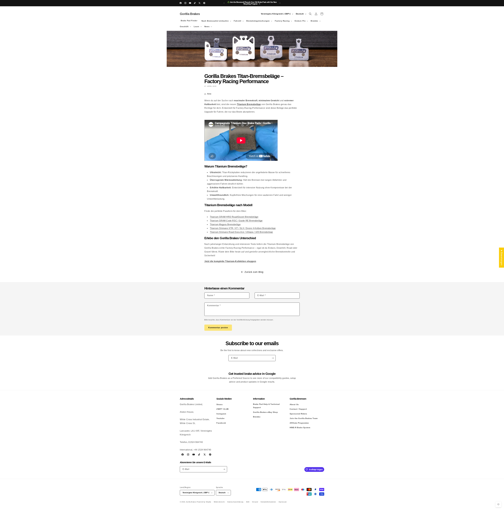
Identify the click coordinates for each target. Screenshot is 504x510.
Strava (219, 404)
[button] (216, 21)
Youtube (220, 418)
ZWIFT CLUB (222, 409)
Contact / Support (298, 409)
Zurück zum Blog (254, 272)
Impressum (283, 502)
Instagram (221, 414)
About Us (294, 404)
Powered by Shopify (204, 502)
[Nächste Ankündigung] (280, 3)
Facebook (221, 423)
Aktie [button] (209, 94)
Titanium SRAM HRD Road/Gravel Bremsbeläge (234, 217)
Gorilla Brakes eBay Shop (265, 412)
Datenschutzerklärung (235, 502)
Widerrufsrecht (219, 502)
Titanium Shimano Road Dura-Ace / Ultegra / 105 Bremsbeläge (241, 232)
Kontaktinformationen (268, 502)
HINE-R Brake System (300, 427)
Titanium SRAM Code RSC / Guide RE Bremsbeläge (236, 221)
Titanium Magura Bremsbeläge (225, 224)
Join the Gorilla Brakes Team (304, 418)
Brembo (257, 417)
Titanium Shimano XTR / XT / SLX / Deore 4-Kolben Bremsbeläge (243, 228)
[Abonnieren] (272, 358)
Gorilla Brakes (191, 502)
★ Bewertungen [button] (501, 257)
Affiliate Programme (299, 423)
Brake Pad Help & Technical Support (266, 405)
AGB (247, 502)
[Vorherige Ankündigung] (224, 3)
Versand (255, 502)
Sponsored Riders (298, 414)
